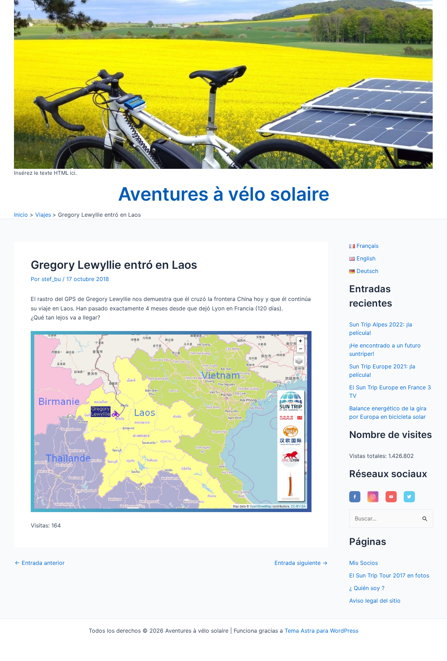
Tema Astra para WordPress (321, 630)
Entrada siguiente (301, 563)
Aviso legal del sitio (375, 600)
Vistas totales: (368, 455)
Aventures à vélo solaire (223, 194)
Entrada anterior (40, 563)
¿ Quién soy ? (366, 587)
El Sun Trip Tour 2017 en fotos (389, 575)
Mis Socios (363, 562)
